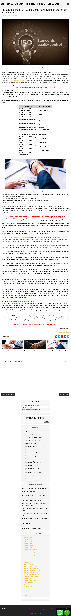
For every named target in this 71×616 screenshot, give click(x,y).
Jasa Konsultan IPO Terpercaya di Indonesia (33, 351)
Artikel (27, 431)
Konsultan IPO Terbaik (8, 350)
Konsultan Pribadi (31, 465)
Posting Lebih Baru (8, 394)
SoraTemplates (13, 609)
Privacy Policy (50, 609)
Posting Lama (64, 394)
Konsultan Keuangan (32, 450)
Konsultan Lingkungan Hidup (35, 456)
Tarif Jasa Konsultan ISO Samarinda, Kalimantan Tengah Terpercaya (57, 351)
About (3, 609)
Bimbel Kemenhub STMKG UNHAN (31, 528)
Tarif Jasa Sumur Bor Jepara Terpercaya (33, 500)
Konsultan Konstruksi (32, 453)
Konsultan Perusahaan (10, 15)
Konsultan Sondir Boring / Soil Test (35, 469)
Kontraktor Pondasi (32, 476)
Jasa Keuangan (30, 434)
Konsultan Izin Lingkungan (34, 447)
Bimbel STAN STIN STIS (28, 491)
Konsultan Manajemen (33, 459)
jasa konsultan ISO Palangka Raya (19, 237)
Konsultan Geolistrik (32, 444)
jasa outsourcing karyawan (18, 80)
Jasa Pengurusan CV (32, 440)
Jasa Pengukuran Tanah (33, 437)
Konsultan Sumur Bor (33, 473)
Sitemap (39, 613)
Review (27, 479)
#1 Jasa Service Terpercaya (37, 609)
